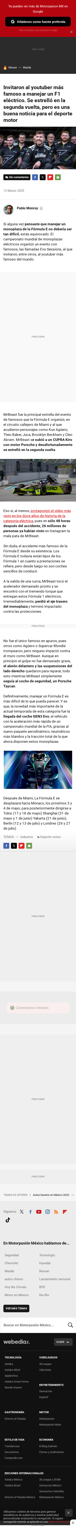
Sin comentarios (19, 177)
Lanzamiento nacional (54, 1279)
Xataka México (13, 1479)
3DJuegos (45, 1364)
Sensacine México (50, 1485)
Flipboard (50, 177)
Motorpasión (46, 1418)
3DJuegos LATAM (50, 1479)
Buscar (70, 1325)
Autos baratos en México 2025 (51, 1194)
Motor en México (17, 1295)
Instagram (47, 1211)
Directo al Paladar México (20, 1497)
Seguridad (12, 1255)
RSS (56, 1211)
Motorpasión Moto (50, 1424)
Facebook (35, 177)
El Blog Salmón (48, 1446)
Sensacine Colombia (51, 1491)
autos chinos (14, 1279)
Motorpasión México (51, 1497)
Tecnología (47, 1255)
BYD (42, 1287)
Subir (60, 1342)
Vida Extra (45, 1369)
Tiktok (7, 1219)
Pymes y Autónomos (51, 1452)
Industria (26, 837)
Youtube (38, 1211)
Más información (59, 1521)
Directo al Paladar (15, 1418)
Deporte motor (50, 837)
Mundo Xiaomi (13, 1387)
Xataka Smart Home (17, 1381)
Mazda (27, 67)
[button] (29, 208)
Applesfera (11, 1375)
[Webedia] (16, 1344)
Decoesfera (12, 1452)
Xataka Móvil (12, 1369)
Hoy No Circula (15, 1287)
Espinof (43, 1397)
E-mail (58, 177)
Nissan (12, 67)
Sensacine (45, 1391)
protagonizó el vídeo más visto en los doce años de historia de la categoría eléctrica (37, 516)
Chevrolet (11, 1263)
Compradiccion (14, 1458)
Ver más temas (16, 1308)
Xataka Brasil (12, 1485)
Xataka (9, 1364)
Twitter (43, 177)
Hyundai (45, 1263)
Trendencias (12, 1446)
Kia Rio (44, 1295)
